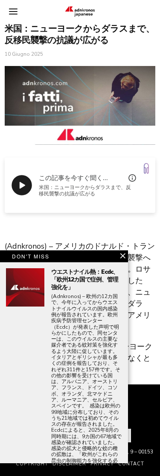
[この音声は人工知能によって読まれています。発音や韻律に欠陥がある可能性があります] (132, 178)
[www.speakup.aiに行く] (146, 168)
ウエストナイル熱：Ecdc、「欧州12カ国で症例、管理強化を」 (85, 279)
